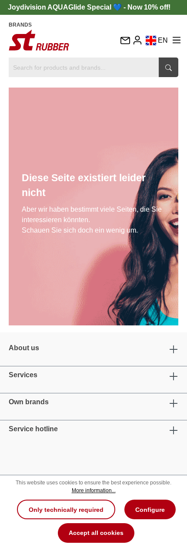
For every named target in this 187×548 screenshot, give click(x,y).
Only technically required (66, 509)
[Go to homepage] (39, 40)
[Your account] (137, 40)
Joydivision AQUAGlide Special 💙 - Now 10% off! (89, 7)
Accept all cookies (96, 532)
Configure (150, 509)
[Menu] (176, 40)
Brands (20, 25)
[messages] (125, 41)
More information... (94, 490)
